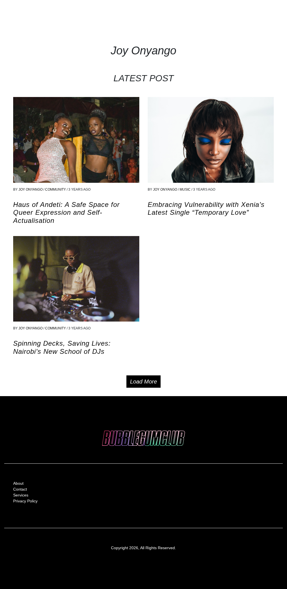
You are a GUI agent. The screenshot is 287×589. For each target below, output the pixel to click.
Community (56, 189)
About (18, 483)
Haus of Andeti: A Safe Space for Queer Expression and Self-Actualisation (66, 213)
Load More (143, 381)
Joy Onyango (30, 189)
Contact (20, 489)
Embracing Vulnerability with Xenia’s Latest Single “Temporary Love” (206, 208)
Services (20, 495)
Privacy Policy (25, 501)
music (185, 189)
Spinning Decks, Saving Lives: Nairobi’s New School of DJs (62, 347)
